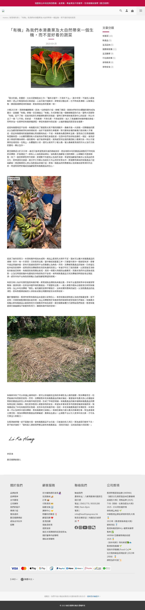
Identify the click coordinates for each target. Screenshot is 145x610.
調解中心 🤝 (47, 510)
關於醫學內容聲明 (50, 535)
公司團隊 (14, 503)
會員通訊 (14, 514)
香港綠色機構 (113, 545)
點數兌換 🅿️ (47, 507)
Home (5, 17)
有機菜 (108, 35)
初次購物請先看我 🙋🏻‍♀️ (51, 492)
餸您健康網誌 (16, 517)
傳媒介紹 (14, 510)
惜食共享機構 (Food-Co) (118, 549)
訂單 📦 (45, 499)
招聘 (12, 524)
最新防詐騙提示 (93, 596)
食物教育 (108, 62)
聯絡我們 (79, 492)
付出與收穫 (109, 57)
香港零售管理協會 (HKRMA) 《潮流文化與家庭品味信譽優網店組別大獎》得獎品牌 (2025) (121, 496)
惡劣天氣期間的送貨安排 (53, 531)
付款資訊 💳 (47, 503)
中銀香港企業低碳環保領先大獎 (121, 514)
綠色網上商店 (113, 510)
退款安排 (46, 528)
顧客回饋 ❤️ (47, 517)
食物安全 (108, 66)
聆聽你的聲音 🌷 (49, 514)
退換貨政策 (47, 524)
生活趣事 (108, 53)
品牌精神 (14, 496)
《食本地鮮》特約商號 (117, 542)
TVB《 (110, 503)
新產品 (107, 40)
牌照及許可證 (113, 560)
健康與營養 (110, 49)
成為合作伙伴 (16, 521)
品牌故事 (14, 492)
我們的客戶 (15, 507)
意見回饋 (46, 521)
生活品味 (108, 44)
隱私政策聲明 (48, 538)
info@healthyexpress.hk (86, 514)
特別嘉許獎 (122, 507)
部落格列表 (14, 17)
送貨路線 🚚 (47, 496)
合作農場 (14, 499)
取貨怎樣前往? (81, 517)
